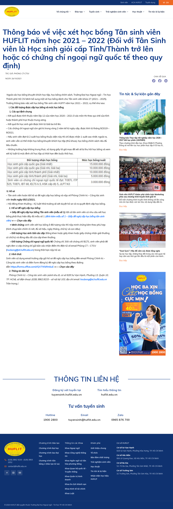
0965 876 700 (120, 419)
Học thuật (137, 11)
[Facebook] (6, 472)
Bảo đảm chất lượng (100, 457)
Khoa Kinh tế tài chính (75, 489)
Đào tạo (79, 11)
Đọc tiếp (123, 150)
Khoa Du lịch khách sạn (75, 484)
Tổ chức (94, 453)
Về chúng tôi (62, 11)
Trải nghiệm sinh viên (116, 11)
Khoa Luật (69, 493)
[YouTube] (13, 472)
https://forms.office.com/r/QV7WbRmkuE (32, 266)
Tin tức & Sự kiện (156, 11)
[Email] (19, 472)
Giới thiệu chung (98, 448)
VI (164, 2)
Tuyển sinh (94, 11)
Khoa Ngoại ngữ (72, 448)
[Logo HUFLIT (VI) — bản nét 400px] (11, 11)
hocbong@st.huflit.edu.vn (20, 249)
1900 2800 (50, 419)
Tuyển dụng (150, 2)
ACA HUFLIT (136, 2)
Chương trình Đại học (49, 448)
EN (167, 2)
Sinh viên (124, 2)
